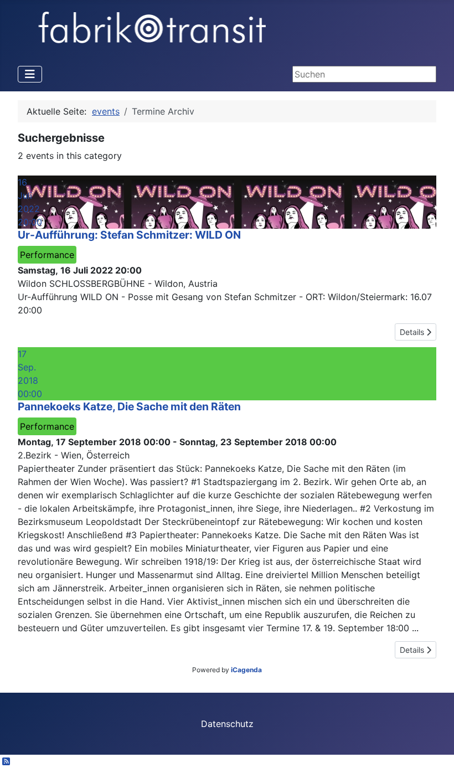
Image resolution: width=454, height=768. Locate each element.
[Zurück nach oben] (434, 747)
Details (413, 332)
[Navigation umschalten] (30, 74)
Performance (47, 254)
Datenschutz (227, 723)
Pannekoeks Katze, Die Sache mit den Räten (129, 406)
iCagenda (246, 670)
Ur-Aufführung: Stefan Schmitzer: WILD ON (129, 234)
